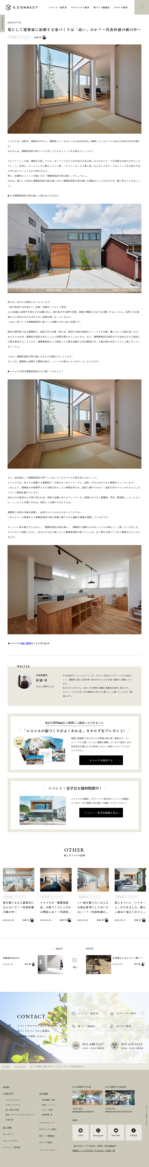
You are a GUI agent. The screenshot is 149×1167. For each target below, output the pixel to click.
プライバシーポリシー (48, 1150)
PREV (59, 948)
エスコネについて (13, 1099)
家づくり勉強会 (102, 7)
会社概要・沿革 (48, 1099)
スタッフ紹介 (47, 1109)
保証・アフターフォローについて (20, 1114)
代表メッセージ (48, 1104)
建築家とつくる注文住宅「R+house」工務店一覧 (93, 1150)
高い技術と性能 (12, 1109)
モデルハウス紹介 (80, 7)
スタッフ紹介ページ (45, 686)
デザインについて (13, 1104)
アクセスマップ (46, 1122)
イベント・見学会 (57, 7)
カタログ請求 (121, 7)
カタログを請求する (101, 760)
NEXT (90, 948)
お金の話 (9, 1119)
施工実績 (7, 1127)
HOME (7, 1066)
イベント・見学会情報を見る (101, 813)
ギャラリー (8, 1134)
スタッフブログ (20, 1066)
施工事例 (26, 643)
